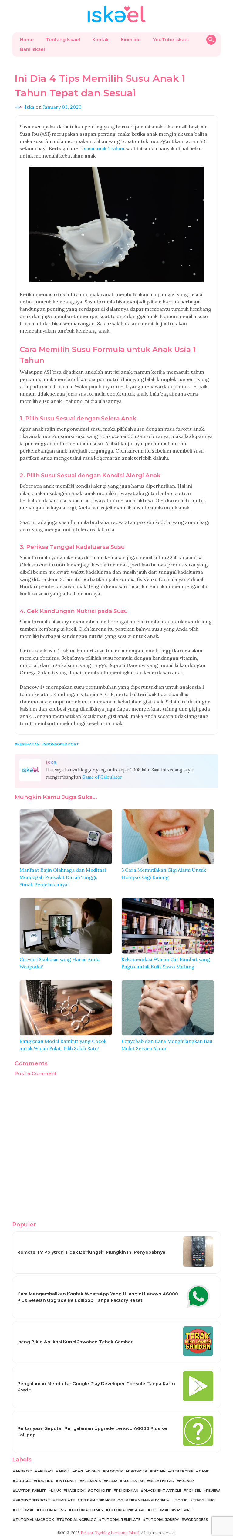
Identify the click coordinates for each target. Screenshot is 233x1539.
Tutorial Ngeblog (77, 1519)
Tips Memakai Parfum (149, 1500)
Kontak (100, 39)
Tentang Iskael (63, 39)
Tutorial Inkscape (126, 1510)
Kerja (111, 1481)
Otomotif (100, 1490)
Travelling (204, 1500)
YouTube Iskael (171, 39)
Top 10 (181, 1500)
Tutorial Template (121, 1519)
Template (65, 1500)
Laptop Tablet (30, 1490)
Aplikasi (45, 1471)
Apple (64, 1471)
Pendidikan (127, 1490)
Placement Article (162, 1490)
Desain (159, 1471)
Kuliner (186, 1481)
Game (204, 1471)
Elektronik (182, 1471)
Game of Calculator (102, 777)
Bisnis (94, 1471)
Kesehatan (28, 744)
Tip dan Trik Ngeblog (101, 1500)
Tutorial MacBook (34, 1519)
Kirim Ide (131, 39)
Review (213, 1490)
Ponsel (193, 1490)
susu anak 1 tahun (104, 148)
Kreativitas (162, 1481)
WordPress (196, 1519)
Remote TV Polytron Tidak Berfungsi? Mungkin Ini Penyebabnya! (92, 1252)
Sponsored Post (61, 744)
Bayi (79, 1471)
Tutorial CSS (52, 1510)
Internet (68, 1481)
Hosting (44, 1481)
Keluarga (91, 1481)
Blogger (114, 1471)
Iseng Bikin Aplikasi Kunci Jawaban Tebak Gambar (75, 1342)
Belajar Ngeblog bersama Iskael (110, 1532)
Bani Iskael (32, 49)
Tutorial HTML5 (87, 1510)
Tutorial (24, 1510)
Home (27, 39)
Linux (56, 1490)
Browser (137, 1471)
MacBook (75, 1490)
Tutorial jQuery (162, 1519)
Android (23, 1471)
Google (23, 1481)
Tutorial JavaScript (171, 1510)
